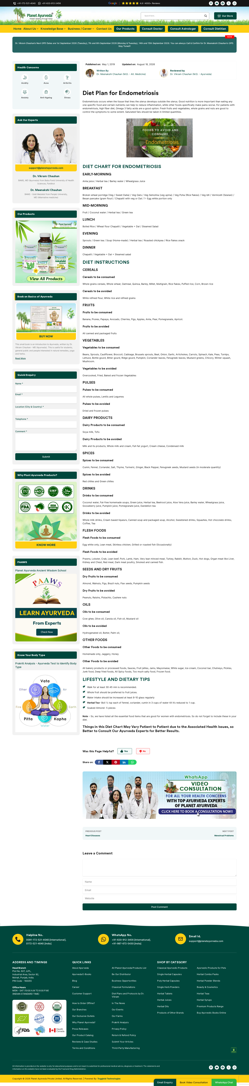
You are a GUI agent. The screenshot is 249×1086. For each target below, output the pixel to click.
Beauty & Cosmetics (207, 987)
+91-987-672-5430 (123, 943)
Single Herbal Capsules (169, 974)
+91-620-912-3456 (123, 939)
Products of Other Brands (170, 1012)
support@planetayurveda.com (46, 167)
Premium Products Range (210, 1006)
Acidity (24, 83)
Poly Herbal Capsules (168, 980)
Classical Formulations (123, 987)
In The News (118, 1003)
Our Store (227, 15)
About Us (29, 28)
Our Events (117, 1009)
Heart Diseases (92, 835)
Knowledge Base (52, 28)
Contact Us (104, 28)
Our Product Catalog (82, 1035)
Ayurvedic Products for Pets (211, 968)
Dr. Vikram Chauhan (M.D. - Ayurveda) (191, 74)
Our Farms (117, 1016)
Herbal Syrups (204, 1000)
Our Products (125, 28)
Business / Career (80, 28)
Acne (46, 83)
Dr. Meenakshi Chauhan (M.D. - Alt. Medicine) (121, 74)
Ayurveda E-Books (81, 974)
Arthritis (67, 83)
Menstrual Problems (224, 835)
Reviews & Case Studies (84, 1041)
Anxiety (25, 98)
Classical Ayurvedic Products (172, 968)
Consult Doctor (152, 28)
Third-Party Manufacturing (126, 1048)
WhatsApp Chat (224, 1082)
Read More (20, 358)
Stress (67, 98)
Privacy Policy (119, 1028)
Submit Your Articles (122, 1041)
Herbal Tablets (164, 993)
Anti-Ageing (46, 98)
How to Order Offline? (83, 1003)
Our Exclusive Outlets (83, 1016)
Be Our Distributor (121, 974)
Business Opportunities (124, 980)
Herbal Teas (203, 993)
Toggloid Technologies (108, 1078)
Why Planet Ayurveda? (83, 1022)
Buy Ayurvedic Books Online (211, 1012)
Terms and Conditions (83, 1048)
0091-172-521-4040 (37, 939)
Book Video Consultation (194, 1082)
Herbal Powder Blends (208, 980)
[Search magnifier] (206, 16)
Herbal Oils (163, 1006)
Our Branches (79, 1009)
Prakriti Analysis (120, 1022)
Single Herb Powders (168, 987)
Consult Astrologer (183, 28)
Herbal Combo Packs (208, 974)
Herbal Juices (164, 1000)
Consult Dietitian (214, 28)
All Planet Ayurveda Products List (129, 968)
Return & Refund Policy (124, 1035)
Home (17, 28)
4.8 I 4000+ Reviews (150, 3)
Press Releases (80, 1028)
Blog (74, 980)
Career (75, 987)
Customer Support (82, 993)
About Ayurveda (80, 968)
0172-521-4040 (35, 943)
